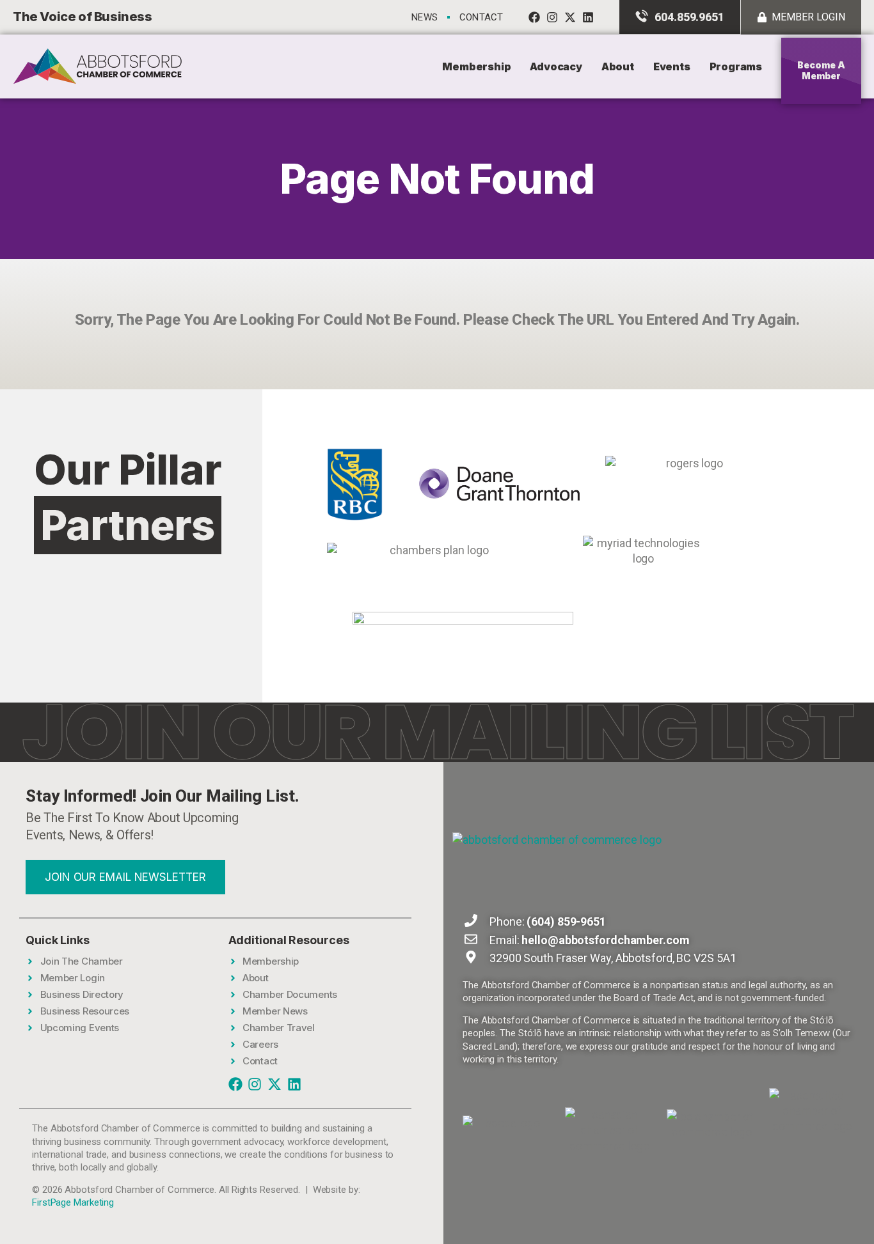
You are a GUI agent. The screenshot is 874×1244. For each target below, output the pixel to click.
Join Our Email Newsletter (125, 877)
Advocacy (556, 66)
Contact (481, 17)
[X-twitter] (570, 17)
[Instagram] (552, 17)
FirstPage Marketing (73, 1202)
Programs (736, 66)
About (617, 66)
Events (671, 66)
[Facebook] (534, 17)
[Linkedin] (588, 17)
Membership (476, 66)
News (424, 17)
